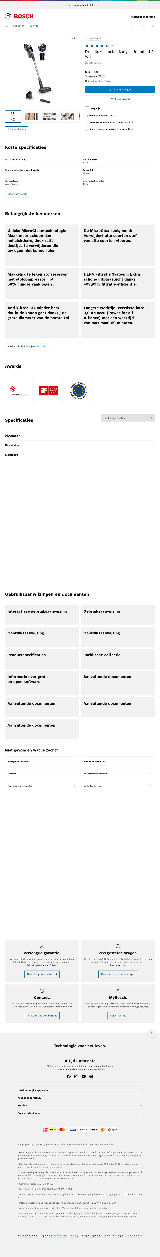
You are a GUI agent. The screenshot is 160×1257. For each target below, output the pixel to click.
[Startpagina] (19, 16)
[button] (40, 74)
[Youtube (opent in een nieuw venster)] (84, 1077)
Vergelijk (95, 108)
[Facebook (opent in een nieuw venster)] (69, 1077)
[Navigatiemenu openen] (6, 26)
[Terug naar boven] (151, 1033)
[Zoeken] (143, 26)
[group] (13, 116)
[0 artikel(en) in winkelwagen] (153, 26)
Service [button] (33, 25)
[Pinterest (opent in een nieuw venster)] (91, 1077)
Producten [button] (18, 25)
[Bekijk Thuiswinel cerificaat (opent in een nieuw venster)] (112, 1130)
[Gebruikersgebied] (133, 26)
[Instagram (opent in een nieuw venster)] (76, 1077)
